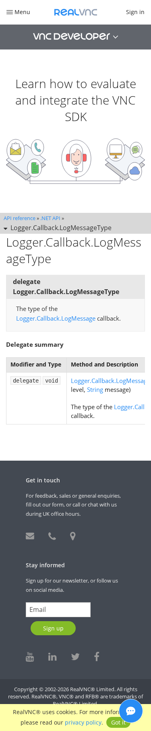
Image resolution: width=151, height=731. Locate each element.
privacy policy (83, 722)
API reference (19, 218)
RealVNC (75, 12)
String (95, 389)
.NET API (50, 218)
